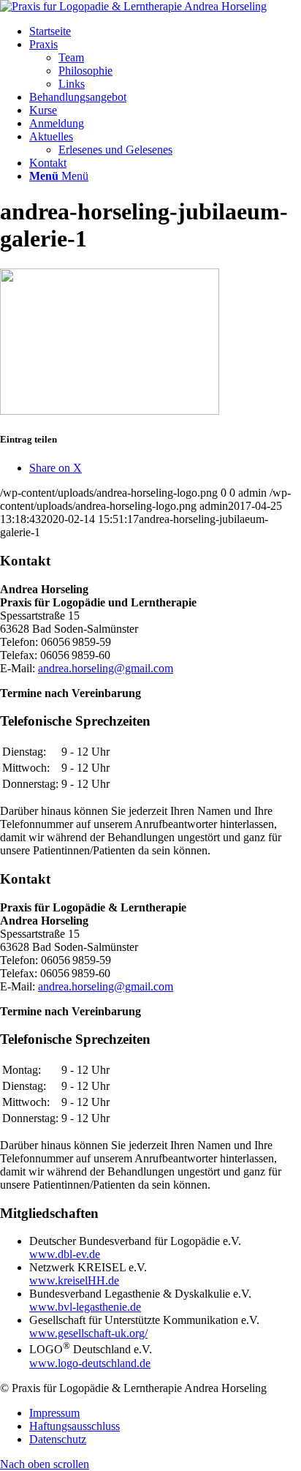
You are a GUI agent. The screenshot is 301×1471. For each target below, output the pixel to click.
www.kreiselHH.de (74, 1280)
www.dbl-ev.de (64, 1254)
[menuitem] (165, 31)
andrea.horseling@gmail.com (105, 668)
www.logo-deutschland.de (89, 1363)
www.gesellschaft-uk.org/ (88, 1333)
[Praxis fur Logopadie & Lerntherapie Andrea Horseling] (133, 6)
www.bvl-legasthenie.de (85, 1307)
